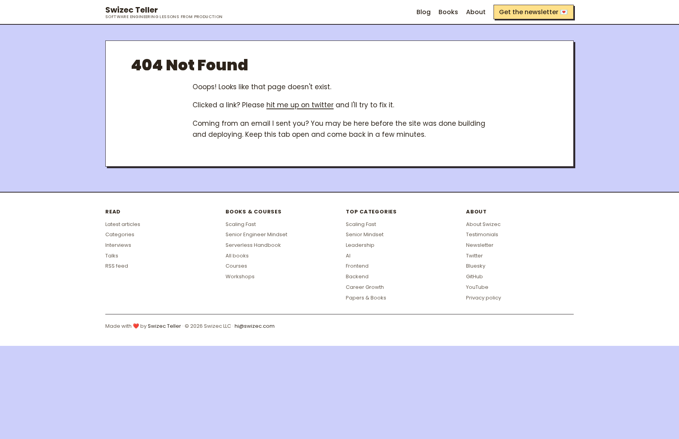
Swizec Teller (164, 12)
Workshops (240, 276)
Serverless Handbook (253, 245)
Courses (236, 266)
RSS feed (116, 266)
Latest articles (122, 224)
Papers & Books (366, 297)
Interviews (118, 245)
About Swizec (483, 224)
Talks (111, 255)
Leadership (360, 245)
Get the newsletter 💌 (533, 12)
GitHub (474, 276)
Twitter (474, 255)
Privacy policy (483, 297)
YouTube (477, 287)
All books (237, 255)
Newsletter (480, 245)
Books (448, 12)
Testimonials (482, 234)
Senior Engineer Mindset (256, 234)
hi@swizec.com (255, 326)
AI (348, 255)
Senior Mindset (365, 234)
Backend (357, 276)
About (476, 12)
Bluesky (475, 266)
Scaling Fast (241, 224)
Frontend (357, 266)
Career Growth (365, 287)
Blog (424, 12)
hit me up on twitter (300, 105)
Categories (119, 234)
